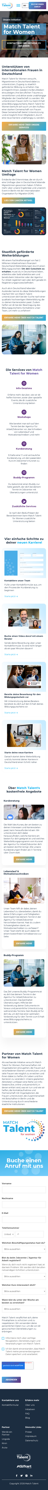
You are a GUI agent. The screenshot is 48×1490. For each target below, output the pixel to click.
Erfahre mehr (24, 859)
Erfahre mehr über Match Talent (23, 317)
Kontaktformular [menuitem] (10, 1405)
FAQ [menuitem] (27, 1413)
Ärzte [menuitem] (4, 1447)
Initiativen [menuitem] (30, 1409)
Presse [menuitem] (28, 1432)
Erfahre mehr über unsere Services (24, 126)
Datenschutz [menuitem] (31, 1440)
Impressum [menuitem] (30, 1436)
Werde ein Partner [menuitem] (7, 1433)
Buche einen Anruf (37, 5)
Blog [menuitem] (27, 1418)
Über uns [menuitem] (29, 1405)
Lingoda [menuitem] (6, 1439)
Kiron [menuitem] (4, 1443)
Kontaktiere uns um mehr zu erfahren (24, 44)
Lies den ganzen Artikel (18, 200)
